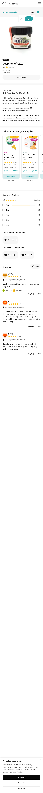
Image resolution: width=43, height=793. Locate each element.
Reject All (21, 788)
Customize (21, 783)
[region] (21, 775)
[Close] (41, 759)
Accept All (21, 777)
